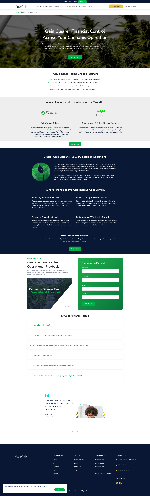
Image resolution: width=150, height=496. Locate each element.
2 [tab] (75, 431)
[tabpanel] (75, 406)
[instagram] (117, 483)
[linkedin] (120, 483)
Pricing (91, 6)
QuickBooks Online (54, 128)
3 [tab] (77, 431)
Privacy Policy (48, 486)
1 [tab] (72, 431)
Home (17, 12)
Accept (59, 489)
